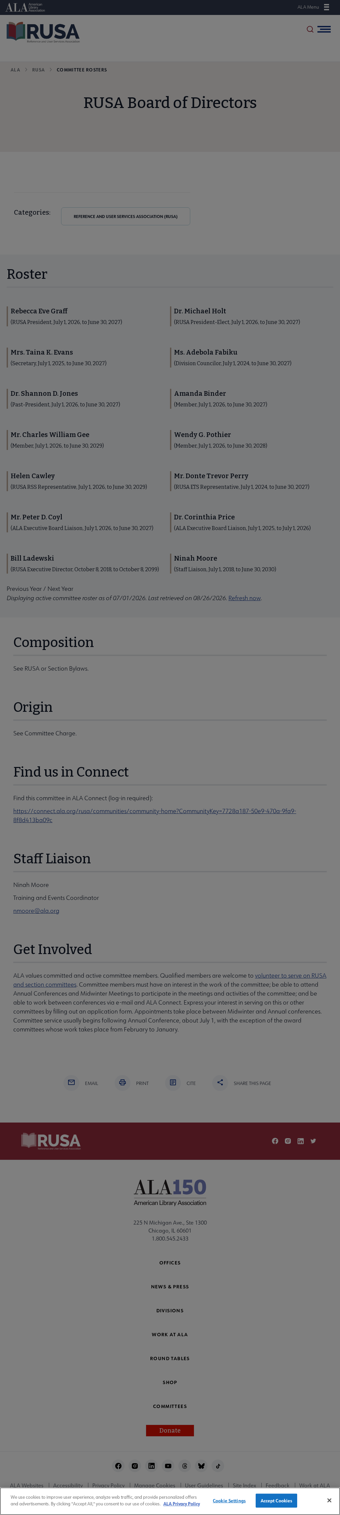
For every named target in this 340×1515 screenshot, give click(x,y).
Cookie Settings (229, 1500)
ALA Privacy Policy (181, 1503)
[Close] (329, 1500)
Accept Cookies (277, 1500)
